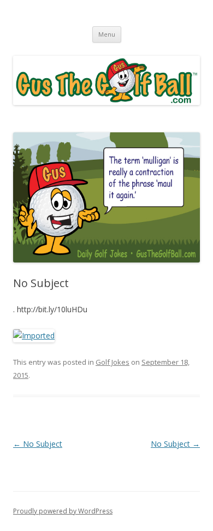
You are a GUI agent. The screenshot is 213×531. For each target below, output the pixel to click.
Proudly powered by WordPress (63, 511)
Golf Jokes (112, 362)
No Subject (37, 444)
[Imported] (34, 335)
